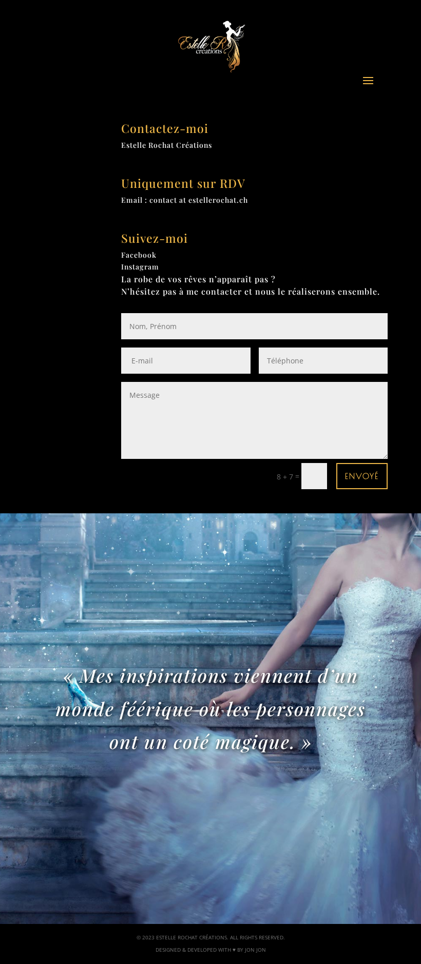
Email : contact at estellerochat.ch (184, 200)
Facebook (139, 255)
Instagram (140, 267)
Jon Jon (255, 949)
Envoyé (362, 476)
